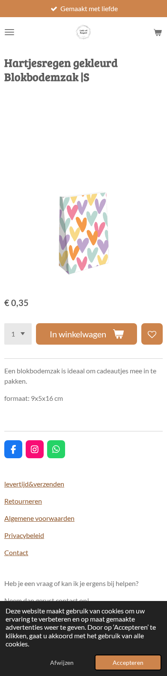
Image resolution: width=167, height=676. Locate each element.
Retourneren (23, 501)
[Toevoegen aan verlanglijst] (152, 334)
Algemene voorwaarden (39, 518)
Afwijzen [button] (62, 662)
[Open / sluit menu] (9, 32)
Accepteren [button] (128, 662)
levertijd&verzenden (34, 484)
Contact (16, 552)
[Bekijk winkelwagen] (157, 32)
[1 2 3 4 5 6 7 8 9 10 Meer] (18, 334)
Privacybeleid (24, 535)
